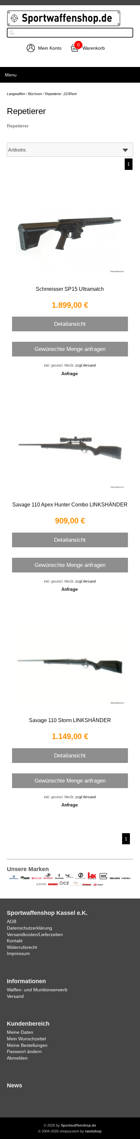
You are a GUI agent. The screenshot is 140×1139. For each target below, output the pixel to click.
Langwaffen (16, 94)
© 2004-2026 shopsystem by (70, 1131)
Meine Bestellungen (27, 1045)
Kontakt (14, 940)
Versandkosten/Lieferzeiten (35, 934)
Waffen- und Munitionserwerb (37, 989)
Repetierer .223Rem (61, 94)
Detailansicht (70, 324)
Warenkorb (93, 48)
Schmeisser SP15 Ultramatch (70, 289)
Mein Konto (50, 48)
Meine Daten (20, 1032)
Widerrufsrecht (22, 947)
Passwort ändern (24, 1051)
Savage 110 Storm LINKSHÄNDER (70, 720)
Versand (15, 996)
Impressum (18, 953)
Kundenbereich (28, 1023)
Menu (11, 74)
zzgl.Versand (85, 365)
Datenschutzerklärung (29, 928)
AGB (11, 921)
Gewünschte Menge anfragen (70, 349)
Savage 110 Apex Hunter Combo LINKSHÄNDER (70, 504)
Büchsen (35, 94)
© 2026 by (70, 1125)
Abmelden (17, 1058)
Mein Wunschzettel (26, 1038)
